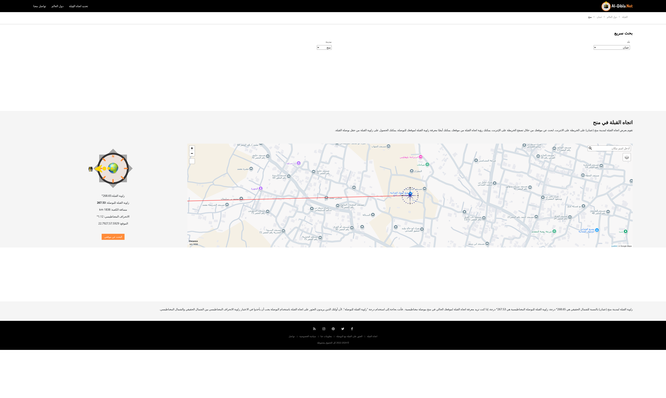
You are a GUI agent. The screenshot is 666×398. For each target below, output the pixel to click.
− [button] (192, 153)
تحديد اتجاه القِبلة (78, 6)
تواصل (292, 336)
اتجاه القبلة (372, 336)
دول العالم (57, 6)
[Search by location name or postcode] (590, 148)
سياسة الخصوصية (307, 336)
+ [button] (192, 148)
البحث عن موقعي (113, 236)
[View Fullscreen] (192, 161)
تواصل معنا (39, 6)
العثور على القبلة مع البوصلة (349, 336)
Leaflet (614, 246)
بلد (628, 42)
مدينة (329, 42)
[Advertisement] (341, 84)
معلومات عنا (326, 336)
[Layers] (627, 157)
